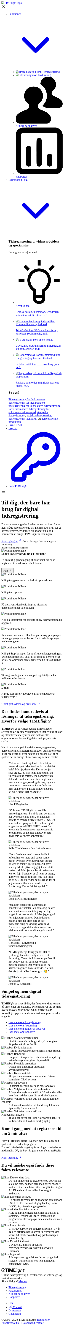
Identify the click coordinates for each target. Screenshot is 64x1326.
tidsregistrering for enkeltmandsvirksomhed (29, 410)
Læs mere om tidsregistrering (25, 1022)
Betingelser (43, 1319)
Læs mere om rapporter (22, 1031)
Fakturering (44, 75)
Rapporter (14, 1296)
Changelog (15, 1313)
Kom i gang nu (9, 541)
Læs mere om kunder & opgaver (27, 1028)
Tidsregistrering (51, 71)
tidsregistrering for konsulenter (25, 405)
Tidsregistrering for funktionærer (27, 399)
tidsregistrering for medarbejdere (27, 402)
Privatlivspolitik (10, 1322)
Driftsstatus (15, 1310)
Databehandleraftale (32, 1322)
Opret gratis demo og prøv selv (19, 703)
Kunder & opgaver (19, 1293)
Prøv (18, 486)
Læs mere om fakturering (23, 1025)
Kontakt (17, 1307)
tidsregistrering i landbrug (23, 418)
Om (11, 1303)
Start (6, 571)
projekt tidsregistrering (39, 415)
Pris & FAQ (15, 424)
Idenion (22, 1281)
